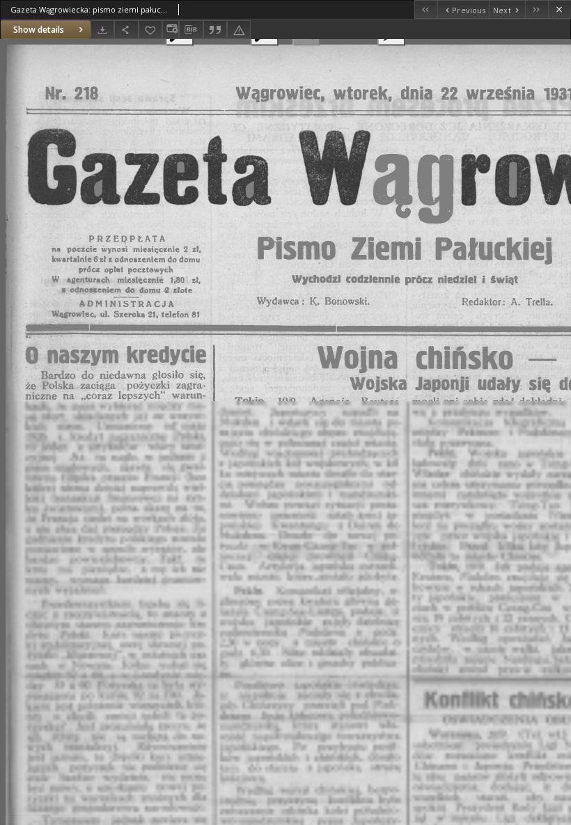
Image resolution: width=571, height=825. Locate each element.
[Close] (559, 9)
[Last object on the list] (536, 9)
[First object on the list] (425, 9)
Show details (38, 30)
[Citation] (215, 29)
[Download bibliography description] (191, 30)
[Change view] (170, 29)
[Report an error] (239, 29)
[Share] (126, 29)
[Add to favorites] (150, 29)
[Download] (102, 29)
